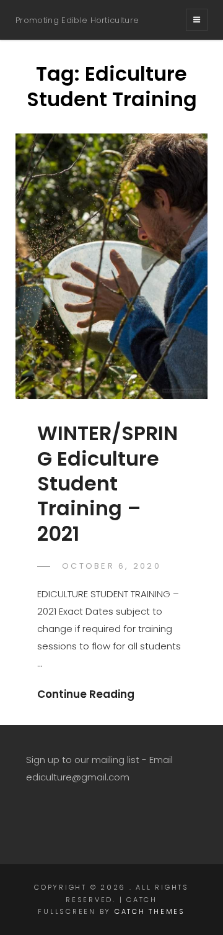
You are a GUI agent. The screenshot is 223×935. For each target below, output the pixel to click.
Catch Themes (150, 911)
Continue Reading (85, 694)
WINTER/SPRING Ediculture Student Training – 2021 (107, 483)
